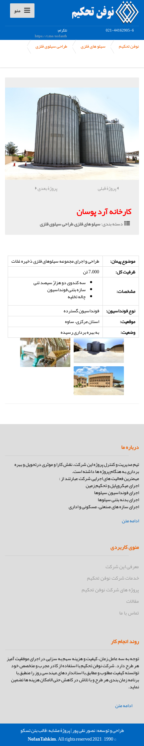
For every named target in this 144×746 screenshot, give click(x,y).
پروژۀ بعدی (47, 188)
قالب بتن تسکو (33, 730)
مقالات (132, 601)
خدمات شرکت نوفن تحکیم (113, 578)
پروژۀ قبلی (107, 188)
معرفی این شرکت (122, 567)
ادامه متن (130, 520)
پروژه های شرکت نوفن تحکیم (110, 590)
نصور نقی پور (83, 730)
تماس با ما (129, 613)
